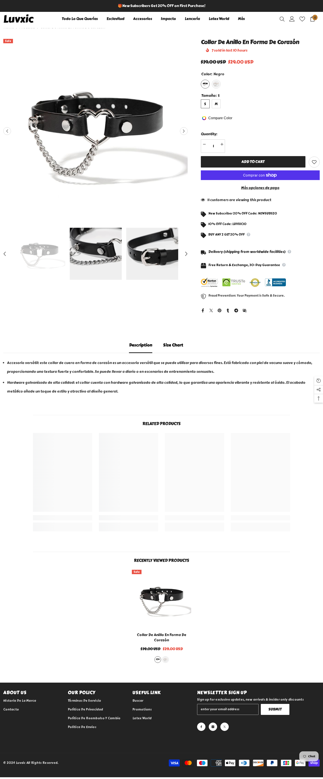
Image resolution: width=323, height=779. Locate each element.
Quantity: (209, 134)
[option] (161, 6)
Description (140, 345)
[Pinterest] (219, 309)
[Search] (282, 19)
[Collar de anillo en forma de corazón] (161, 599)
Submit (275, 709)
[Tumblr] (228, 309)
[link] (62, 517)
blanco (165, 659)
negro (157, 659)
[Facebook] (203, 309)
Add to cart (253, 161)
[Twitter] (211, 309)
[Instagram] (213, 727)
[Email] (245, 309)
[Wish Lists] (302, 19)
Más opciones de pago (260, 188)
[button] (7, 131)
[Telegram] (236, 309)
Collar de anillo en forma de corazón (161, 637)
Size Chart (173, 345)
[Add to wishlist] (314, 162)
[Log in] (292, 19)
